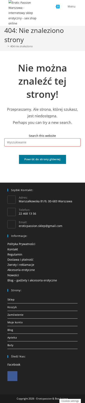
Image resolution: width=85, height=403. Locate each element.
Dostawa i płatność (20, 259)
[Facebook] (12, 376)
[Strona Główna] (5, 46)
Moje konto (15, 322)
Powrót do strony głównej (42, 159)
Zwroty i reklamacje (20, 265)
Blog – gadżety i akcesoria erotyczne (32, 280)
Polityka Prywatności (21, 244)
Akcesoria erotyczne (21, 270)
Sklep (11, 299)
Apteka (12, 337)
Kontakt (12, 249)
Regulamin (14, 254)
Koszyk (12, 307)
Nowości (13, 275)
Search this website (42, 136)
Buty (10, 345)
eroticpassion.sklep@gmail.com (40, 226)
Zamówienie (15, 315)
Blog (10, 330)
